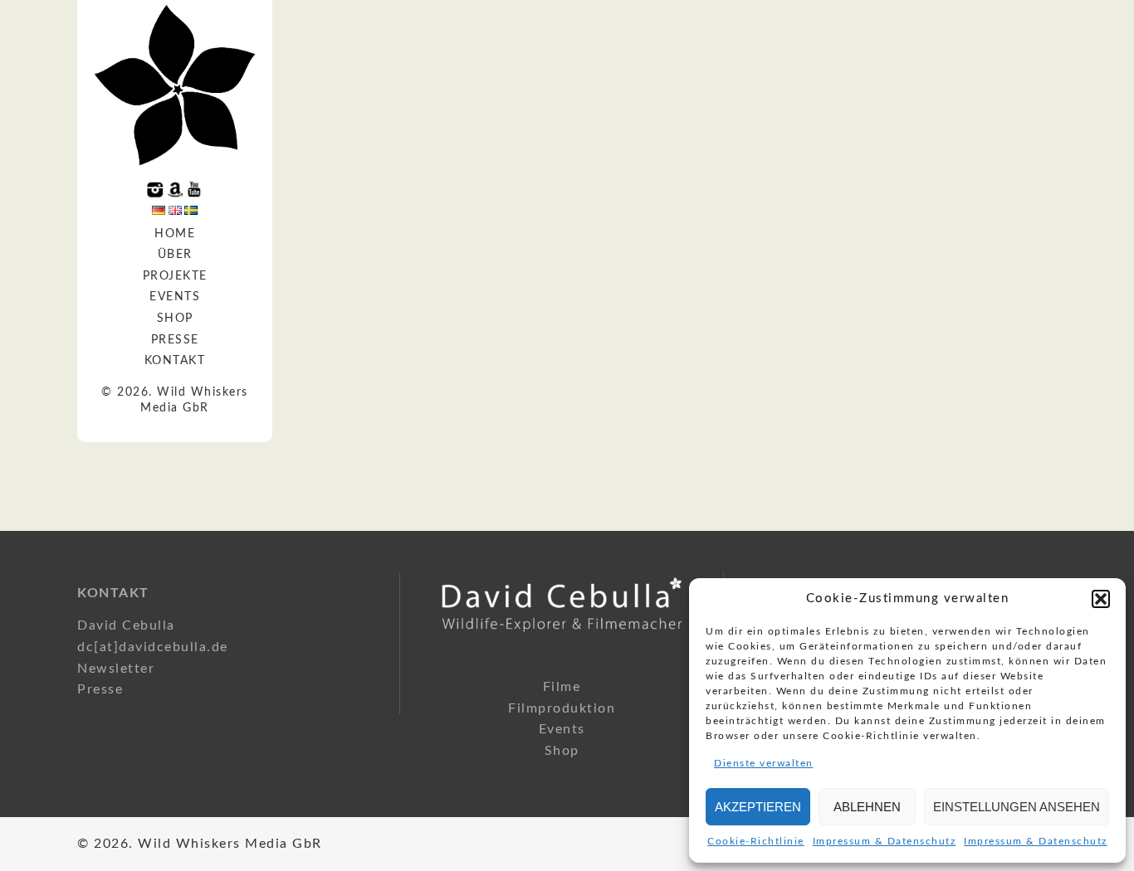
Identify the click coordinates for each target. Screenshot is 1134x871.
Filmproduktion (561, 708)
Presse (175, 340)
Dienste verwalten (764, 763)
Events (174, 297)
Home (174, 234)
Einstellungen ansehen (1016, 807)
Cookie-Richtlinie (755, 841)
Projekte (175, 276)
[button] (1100, 599)
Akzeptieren (758, 807)
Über (175, 254)
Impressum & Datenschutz (884, 841)
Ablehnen (867, 807)
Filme (562, 686)
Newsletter (115, 668)
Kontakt (175, 361)
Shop (175, 318)
